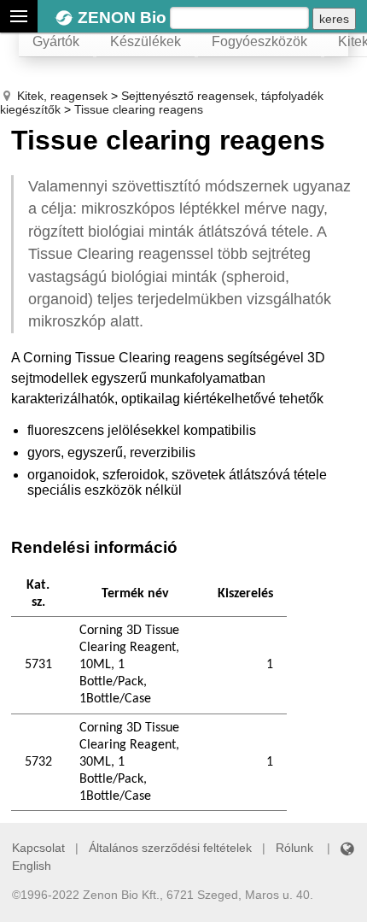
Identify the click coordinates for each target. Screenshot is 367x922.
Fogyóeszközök (259, 41)
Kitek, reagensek (62, 96)
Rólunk (294, 848)
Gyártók (55, 41)
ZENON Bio (122, 17)
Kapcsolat (38, 848)
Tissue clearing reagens (138, 109)
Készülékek (145, 41)
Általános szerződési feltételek (170, 848)
